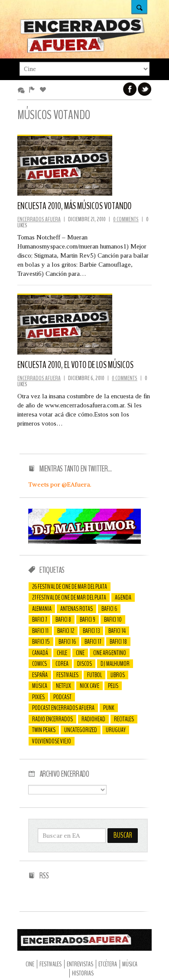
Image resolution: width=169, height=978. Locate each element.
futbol (94, 675)
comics (39, 663)
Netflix (63, 685)
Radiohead (93, 719)
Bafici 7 (39, 619)
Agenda (123, 597)
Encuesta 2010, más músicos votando (74, 206)
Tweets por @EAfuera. (59, 484)
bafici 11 (40, 630)
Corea (61, 663)
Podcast (62, 697)
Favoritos (44, 90)
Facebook (130, 89)
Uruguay (116, 730)
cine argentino (109, 653)
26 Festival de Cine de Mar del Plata (69, 586)
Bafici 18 (118, 641)
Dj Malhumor (115, 663)
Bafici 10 (113, 619)
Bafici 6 (109, 608)
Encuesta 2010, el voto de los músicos (75, 364)
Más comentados (23, 90)
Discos (84, 663)
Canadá (40, 653)
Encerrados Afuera (39, 219)
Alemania (42, 608)
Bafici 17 (92, 641)
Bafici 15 (41, 641)
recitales (124, 719)
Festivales (67, 675)
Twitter (145, 89)
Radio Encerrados (52, 719)
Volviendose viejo (51, 741)
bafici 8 (63, 619)
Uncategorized (80, 730)
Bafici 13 (91, 630)
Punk (108, 708)
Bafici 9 (87, 619)
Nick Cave (89, 685)
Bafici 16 (67, 641)
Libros (117, 675)
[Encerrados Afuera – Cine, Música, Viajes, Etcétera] (82, 51)
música (39, 685)
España (40, 675)
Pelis (113, 685)
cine (80, 653)
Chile (62, 653)
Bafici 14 (117, 630)
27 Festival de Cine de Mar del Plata (69, 597)
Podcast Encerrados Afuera (63, 708)
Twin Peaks (43, 730)
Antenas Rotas (76, 608)
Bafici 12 (65, 630)
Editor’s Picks (34, 90)
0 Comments (126, 219)
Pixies (38, 697)
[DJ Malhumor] (84, 541)
